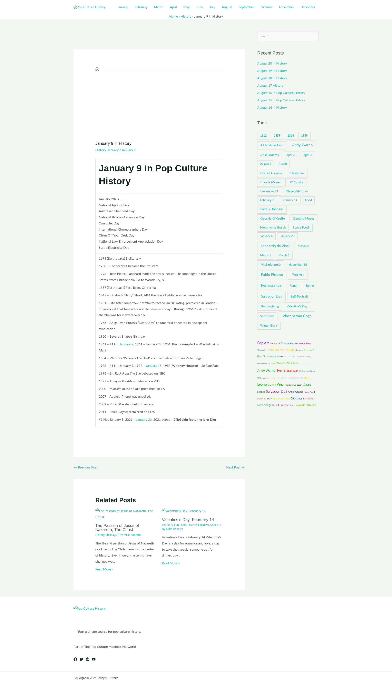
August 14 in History (272, 107)
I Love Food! (301, 227)
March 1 (265, 255)
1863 (290, 135)
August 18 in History (272, 78)
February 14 (289, 200)
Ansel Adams (269, 155)
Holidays (111, 535)
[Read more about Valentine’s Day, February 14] (184, 511)
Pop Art (298, 275)
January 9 (129, 150)
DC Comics (296, 182)
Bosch (282, 163)
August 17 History (270, 85)
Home (173, 16)
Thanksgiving (269, 306)
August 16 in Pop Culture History (281, 93)
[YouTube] (94, 659)
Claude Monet (270, 182)
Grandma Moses (303, 218)
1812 (263, 135)
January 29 (287, 236)
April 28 (291, 155)
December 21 (269, 191)
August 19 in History (272, 70)
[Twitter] (81, 659)
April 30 (308, 155)
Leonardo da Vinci (275, 246)
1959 (304, 135)
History (186, 16)
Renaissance (271, 286)
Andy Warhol (302, 145)
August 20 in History (272, 63)
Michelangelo (271, 264)
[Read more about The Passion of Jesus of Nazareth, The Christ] (126, 514)
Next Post (235, 467)
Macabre (303, 246)
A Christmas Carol (272, 145)
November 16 (297, 264)
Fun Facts (180, 525)
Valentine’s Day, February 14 (188, 519)
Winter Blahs (269, 325)
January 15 (153, 365)
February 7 (267, 200)
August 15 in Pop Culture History (281, 100)
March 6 (284, 255)
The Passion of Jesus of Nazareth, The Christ (117, 527)
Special (214, 525)
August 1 (265, 164)
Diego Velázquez (297, 191)
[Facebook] (75, 659)
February (167, 525)
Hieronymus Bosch (273, 227)
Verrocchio (267, 316)
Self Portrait (299, 296)
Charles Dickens (271, 173)
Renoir (294, 285)
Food (308, 200)
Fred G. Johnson (272, 209)
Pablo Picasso (272, 275)
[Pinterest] (87, 659)
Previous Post (86, 467)
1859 (277, 135)
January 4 (266, 236)
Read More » (104, 569)
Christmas (297, 173)
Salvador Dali (271, 296)
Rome (310, 285)
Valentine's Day (297, 306)
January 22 (144, 419)
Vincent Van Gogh (297, 316)
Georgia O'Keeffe (272, 218)
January (113, 150)
